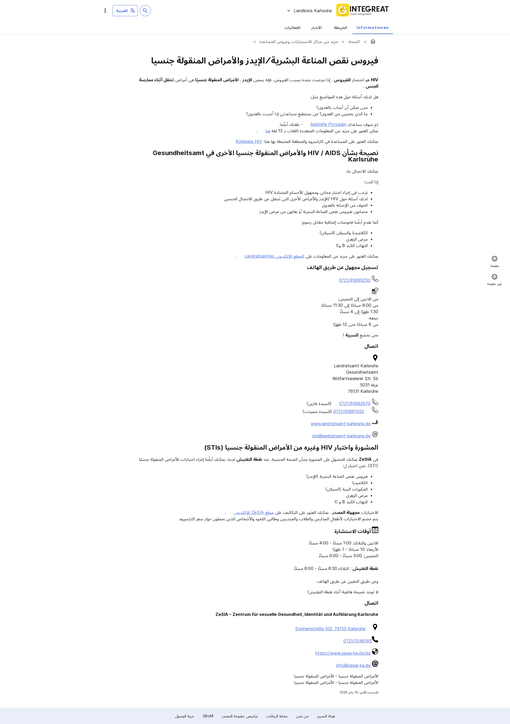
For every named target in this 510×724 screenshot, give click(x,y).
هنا (267, 130)
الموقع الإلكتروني (274, 256)
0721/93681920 (348, 411)
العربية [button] (122, 10)
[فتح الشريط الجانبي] (105, 10)
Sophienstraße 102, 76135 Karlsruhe (330, 628)
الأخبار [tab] (316, 27)
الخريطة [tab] (340, 27)
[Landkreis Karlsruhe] (373, 41)
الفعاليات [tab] (292, 27)
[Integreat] (362, 11)
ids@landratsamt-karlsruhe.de (341, 435)
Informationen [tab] (373, 27)
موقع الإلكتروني (253, 512)
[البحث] (145, 10)
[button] (494, 262)
